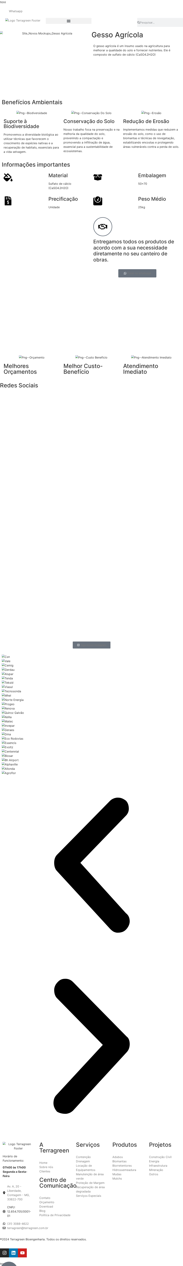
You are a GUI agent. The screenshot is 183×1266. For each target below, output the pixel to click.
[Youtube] (22, 1252)
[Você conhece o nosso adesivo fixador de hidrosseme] (153, 394)
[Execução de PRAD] (30, 558)
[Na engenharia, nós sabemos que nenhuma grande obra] (153, 597)
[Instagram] (4, 1252)
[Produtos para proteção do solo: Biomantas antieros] (92, 566)
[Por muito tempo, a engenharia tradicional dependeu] (30, 439)
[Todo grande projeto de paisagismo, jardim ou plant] (92, 472)
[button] (69, 21)
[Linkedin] (13, 1252)
